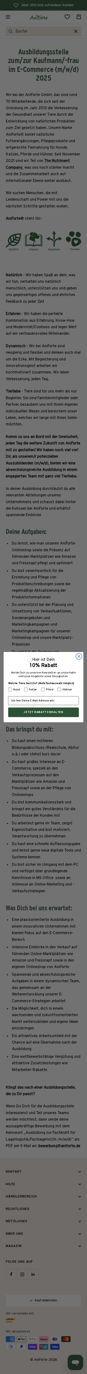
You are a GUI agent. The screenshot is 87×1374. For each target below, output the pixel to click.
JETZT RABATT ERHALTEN (43, 712)
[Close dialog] (79, 656)
